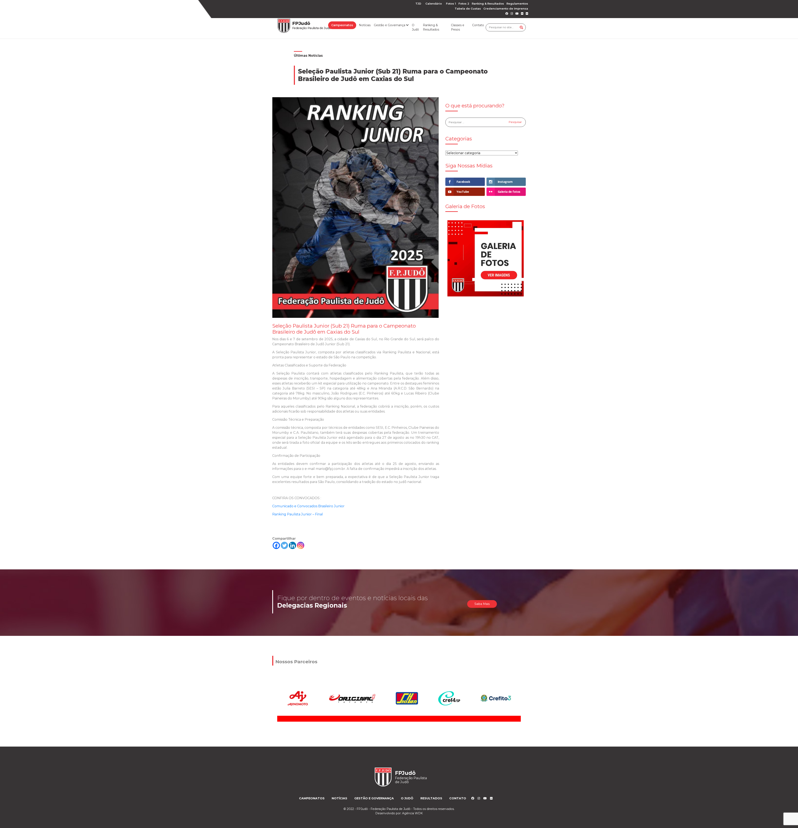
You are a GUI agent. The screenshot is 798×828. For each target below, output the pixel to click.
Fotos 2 (463, 3)
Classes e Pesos (457, 27)
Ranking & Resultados (488, 3)
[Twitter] (284, 545)
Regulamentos (517, 3)
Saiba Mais (482, 604)
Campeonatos (342, 25)
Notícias (365, 25)
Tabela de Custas (468, 8)
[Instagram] (300, 545)
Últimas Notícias (308, 56)
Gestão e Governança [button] (390, 25)
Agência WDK (412, 813)
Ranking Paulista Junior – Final (297, 514)
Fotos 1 (451, 3)
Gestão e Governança (374, 798)
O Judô (415, 27)
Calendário (433, 3)
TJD (418, 3)
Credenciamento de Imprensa (505, 8)
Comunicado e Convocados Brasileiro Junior (308, 506)
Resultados (431, 798)
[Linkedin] (292, 545)
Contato (478, 25)
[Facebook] (276, 545)
